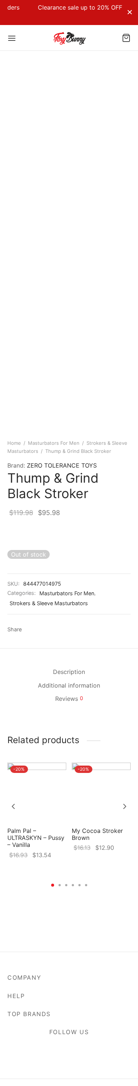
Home (14, 443)
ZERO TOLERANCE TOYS (62, 465)
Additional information (69, 685)
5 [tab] (79, 885)
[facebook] (43, 1049)
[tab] (69, 672)
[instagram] (78, 1049)
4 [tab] (73, 885)
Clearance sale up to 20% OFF (66, 7)
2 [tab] (60, 885)
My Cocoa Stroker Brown (97, 834)
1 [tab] (52, 885)
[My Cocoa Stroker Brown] (101, 792)
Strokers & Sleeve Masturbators (49, 603)
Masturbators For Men (53, 443)
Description (69, 671)
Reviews (69, 698)
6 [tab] (86, 885)
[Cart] (126, 37)
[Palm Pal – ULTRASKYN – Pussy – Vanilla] (36, 792)
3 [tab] (66, 885)
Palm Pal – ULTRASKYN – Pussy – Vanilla (35, 837)
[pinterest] (95, 1049)
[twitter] (60, 1049)
